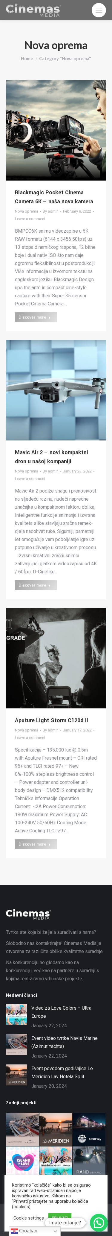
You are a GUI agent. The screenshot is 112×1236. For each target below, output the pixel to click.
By (51, 211)
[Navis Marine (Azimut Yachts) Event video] (22, 1129)
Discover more (32, 317)
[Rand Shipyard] (89, 1163)
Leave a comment (30, 218)
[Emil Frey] (89, 1129)
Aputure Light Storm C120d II (51, 720)
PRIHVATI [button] (60, 1218)
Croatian (27, 1230)
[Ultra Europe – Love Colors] (56, 1163)
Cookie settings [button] (28, 1218)
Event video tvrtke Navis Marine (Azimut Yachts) (64, 1042)
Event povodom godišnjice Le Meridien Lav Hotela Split (62, 1072)
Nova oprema (26, 211)
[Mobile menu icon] (99, 10)
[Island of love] (22, 1163)
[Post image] (16, 1014)
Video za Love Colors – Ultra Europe (61, 1012)
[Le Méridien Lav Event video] (56, 1129)
